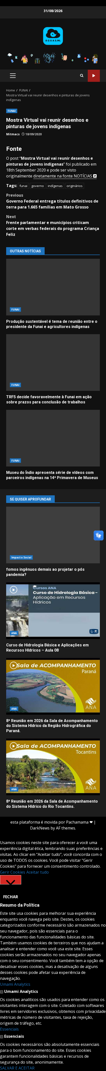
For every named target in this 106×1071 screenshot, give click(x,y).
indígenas (55, 186)
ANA (14, 633)
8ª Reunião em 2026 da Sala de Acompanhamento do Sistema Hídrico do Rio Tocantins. (53, 767)
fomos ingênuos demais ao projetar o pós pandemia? (53, 535)
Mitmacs (13, 134)
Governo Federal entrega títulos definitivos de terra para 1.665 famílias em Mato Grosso (52, 201)
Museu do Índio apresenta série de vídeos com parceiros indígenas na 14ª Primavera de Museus (53, 438)
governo (37, 186)
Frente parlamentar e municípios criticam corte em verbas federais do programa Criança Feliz (52, 225)
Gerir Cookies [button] (12, 872)
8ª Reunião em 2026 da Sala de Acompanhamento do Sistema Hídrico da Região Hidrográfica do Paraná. (53, 686)
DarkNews (40, 828)
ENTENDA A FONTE (94, 76)
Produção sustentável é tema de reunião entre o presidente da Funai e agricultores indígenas (53, 287)
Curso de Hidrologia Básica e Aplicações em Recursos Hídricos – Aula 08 (53, 610)
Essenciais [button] (9, 1029)
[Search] (81, 75)
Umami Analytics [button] (15, 984)
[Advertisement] (53, 57)
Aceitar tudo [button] (37, 872)
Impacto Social (21, 557)
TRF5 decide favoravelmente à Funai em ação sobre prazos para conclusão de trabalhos (53, 362)
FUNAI (12, 111)
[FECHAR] (10, 879)
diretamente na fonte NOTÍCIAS (63, 176)
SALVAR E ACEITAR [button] (17, 1068)
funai (23, 186)
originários (75, 186)
